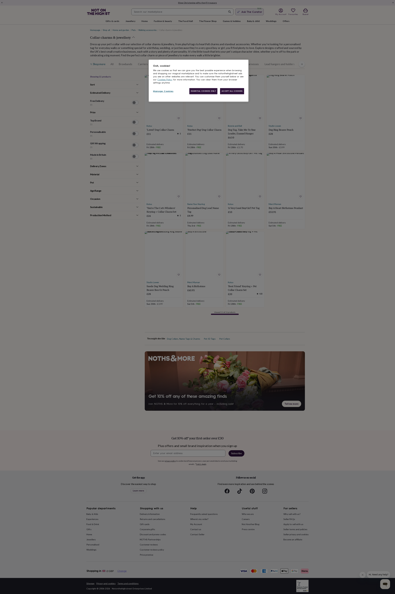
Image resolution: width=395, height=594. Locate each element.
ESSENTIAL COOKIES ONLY (203, 91)
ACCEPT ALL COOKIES (232, 91)
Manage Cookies (163, 91)
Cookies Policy (164, 80)
